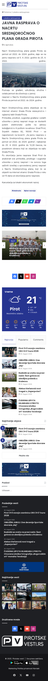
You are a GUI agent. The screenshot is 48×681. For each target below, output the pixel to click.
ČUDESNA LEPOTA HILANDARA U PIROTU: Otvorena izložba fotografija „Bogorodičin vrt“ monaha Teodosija (31, 406)
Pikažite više (24, 456)
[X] (17, 201)
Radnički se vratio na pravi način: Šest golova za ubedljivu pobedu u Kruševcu (23, 252)
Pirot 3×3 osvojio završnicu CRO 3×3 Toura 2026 (32, 349)
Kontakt (36, 668)
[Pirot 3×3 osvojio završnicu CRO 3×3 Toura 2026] (9, 352)
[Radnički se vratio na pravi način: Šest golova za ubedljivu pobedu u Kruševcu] (9, 377)
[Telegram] (30, 201)
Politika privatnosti (25, 668)
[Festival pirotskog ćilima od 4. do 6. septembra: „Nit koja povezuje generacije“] (24, 605)
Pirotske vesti (18, 659)
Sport (13, 241)
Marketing (13, 668)
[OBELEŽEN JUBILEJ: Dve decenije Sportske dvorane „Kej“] (9, 364)
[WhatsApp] (24, 201)
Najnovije (9, 339)
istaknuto (17, 191)
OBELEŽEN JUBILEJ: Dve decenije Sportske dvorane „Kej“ (32, 363)
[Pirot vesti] (17, 4)
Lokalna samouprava (20, 12)
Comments (38, 339)
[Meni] (3, 5)
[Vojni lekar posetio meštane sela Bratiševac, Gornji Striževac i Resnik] (39, 605)
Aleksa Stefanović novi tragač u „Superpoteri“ (30, 390)
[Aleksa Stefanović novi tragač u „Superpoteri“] (9, 392)
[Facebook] (11, 201)
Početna (7, 12)
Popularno (23, 339)
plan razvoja (30, 191)
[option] (24, 245)
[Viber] (36, 201)
